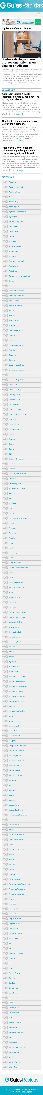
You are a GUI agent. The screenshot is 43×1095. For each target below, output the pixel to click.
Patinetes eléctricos (16, 840)
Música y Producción (16, 810)
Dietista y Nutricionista (16, 459)
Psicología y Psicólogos (17, 909)
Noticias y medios (15, 820)
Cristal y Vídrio (14, 424)
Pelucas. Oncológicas (16, 849)
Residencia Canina (15, 933)
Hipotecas (12, 607)
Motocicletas (13, 790)
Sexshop (12, 983)
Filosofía (12, 538)
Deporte (12, 444)
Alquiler (11, 236)
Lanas (11, 716)
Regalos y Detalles (15, 919)
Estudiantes (13, 513)
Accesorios (13, 197)
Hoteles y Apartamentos (17, 617)
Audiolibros (13, 271)
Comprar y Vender (15, 409)
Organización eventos (16, 835)
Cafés (11, 340)
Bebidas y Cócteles (15, 306)
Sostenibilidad (14, 1013)
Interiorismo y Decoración (18, 686)
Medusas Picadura (15, 775)
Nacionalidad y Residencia (18, 815)
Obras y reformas (15, 825)
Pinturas (12, 859)
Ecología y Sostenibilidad (17, 474)
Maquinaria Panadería (16, 751)
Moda (11, 785)
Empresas (12, 493)
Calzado (12, 350)
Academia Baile (14, 192)
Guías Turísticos (14, 597)
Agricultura (13, 217)
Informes (12, 657)
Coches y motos (14, 395)
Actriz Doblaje (14, 202)
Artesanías (13, 256)
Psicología (12, 904)
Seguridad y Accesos (16, 953)
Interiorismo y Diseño (16, 691)
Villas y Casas (13, 1067)
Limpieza (12, 721)
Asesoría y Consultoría (16, 261)
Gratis (11, 592)
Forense (12, 558)
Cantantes (12, 355)
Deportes (12, 449)
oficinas (11, 830)
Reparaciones (14, 929)
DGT (10, 454)
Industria (12, 647)
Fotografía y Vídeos (15, 563)
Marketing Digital (15, 755)
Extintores (12, 528)
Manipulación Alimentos (17, 746)
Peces (11, 844)
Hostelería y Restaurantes (18, 612)
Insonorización (14, 671)
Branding (12, 325)
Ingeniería (12, 662)
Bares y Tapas (14, 286)
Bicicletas (12, 315)
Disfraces (12, 469)
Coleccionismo (14, 404)
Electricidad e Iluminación (17, 488)
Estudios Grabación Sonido (18, 518)
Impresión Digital (15, 637)
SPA (10, 1018)
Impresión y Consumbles (17, 642)
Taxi (10, 1037)
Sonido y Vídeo (14, 1008)
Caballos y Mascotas (16, 330)
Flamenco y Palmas (15, 553)
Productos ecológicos (16, 894)
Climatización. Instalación (18, 370)
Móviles (11, 795)
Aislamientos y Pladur (16, 221)
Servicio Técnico (14, 973)
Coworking (12, 419)
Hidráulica (12, 602)
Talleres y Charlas (15, 1022)
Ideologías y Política (15, 622)
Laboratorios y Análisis (17, 711)
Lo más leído (13, 731)
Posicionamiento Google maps (19, 884)
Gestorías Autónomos (16, 587)
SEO (10, 963)
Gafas (11, 577)
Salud (11, 943)
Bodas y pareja (14, 320)
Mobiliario (12, 780)
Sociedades (13, 993)
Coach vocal (13, 385)
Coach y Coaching (15, 390)
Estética (12, 508)
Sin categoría (13, 988)
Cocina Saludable (15, 399)
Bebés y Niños (14, 301)
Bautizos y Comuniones (17, 296)
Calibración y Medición (16, 345)
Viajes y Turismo (14, 1062)
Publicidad (12, 914)
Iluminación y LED (15, 632)
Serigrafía (12, 968)
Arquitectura (13, 251)
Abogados (12, 182)
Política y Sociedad (15, 879)
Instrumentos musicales (17, 676)
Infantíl (11, 652)
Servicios (12, 978)
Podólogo (12, 874)
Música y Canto (14, 805)
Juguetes (12, 706)
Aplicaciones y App (15, 246)
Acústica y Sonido (15, 207)
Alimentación (13, 231)
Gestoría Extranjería (16, 582)
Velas (11, 1057)
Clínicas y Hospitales (16, 380)
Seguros (12, 958)
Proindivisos (13, 899)
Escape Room (14, 503)
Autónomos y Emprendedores (19, 276)
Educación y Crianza (16, 484)
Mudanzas (12, 800)
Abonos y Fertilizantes (16, 187)
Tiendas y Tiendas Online (17, 1047)
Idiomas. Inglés (14, 627)
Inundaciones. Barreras (17, 696)
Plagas (11, 869)
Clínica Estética (14, 375)
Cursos (11, 434)
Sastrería (12, 948)
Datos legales (27, 1092)
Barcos (11, 281)
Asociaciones (13, 266)
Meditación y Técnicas (16, 770)
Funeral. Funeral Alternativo (18, 568)
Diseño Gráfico (14, 464)
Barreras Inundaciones (17, 291)
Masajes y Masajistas (16, 760)
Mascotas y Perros (15, 765)
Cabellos (12, 335)
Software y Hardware (16, 998)
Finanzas (12, 543)
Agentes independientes (17, 212)
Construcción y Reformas (18, 414)
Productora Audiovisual (17, 889)
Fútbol (11, 573)
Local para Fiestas (15, 736)
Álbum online (13, 226)
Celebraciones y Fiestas (17, 365)
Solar (11, 1003)
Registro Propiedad (15, 924)
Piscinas (12, 864)
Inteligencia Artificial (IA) (17, 681)
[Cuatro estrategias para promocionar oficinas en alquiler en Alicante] (21, 32)
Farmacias (12, 533)
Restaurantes (13, 938)
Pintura (11, 854)
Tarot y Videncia (14, 1027)
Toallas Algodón (14, 1052)
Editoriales (12, 479)
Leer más (31, 83)
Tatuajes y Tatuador (16, 1032)
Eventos (12, 523)
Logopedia (12, 741)
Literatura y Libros (15, 726)
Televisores (13, 1042)
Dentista (12, 439)
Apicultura (12, 241)
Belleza (11, 310)
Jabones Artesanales (16, 701)
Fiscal (11, 548)
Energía (11, 498)
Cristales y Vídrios (15, 429)
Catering (12, 360)
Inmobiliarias (13, 666)
